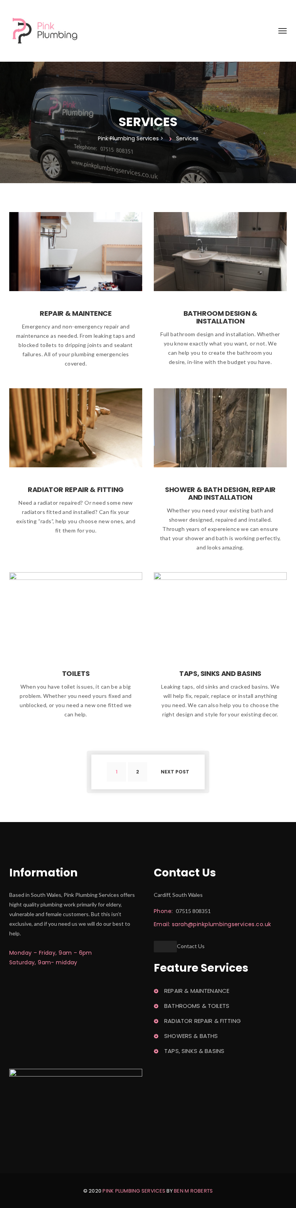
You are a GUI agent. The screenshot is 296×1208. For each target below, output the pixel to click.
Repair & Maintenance (196, 991)
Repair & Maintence (76, 313)
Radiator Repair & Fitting (76, 489)
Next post (175, 771)
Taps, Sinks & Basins (194, 1051)
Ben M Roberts (193, 1191)
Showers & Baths (191, 1036)
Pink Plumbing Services (134, 1191)
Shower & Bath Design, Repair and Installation (220, 493)
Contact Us (191, 946)
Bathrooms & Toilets (196, 1006)
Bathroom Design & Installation (220, 317)
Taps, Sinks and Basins (220, 673)
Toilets (75, 673)
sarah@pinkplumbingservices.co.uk (221, 924)
